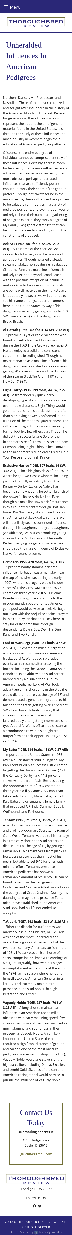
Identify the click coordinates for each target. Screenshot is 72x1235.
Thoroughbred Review (37, 1222)
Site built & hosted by (36, 1232)
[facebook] (34, 1206)
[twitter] (39, 1206)
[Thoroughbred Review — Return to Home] (36, 22)
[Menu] (6, 6)
